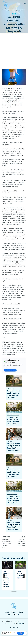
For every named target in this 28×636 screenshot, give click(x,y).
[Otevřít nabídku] (24, 3)
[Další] (24, 576)
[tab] (12, 591)
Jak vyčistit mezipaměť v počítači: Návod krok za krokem (21, 541)
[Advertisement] (14, 53)
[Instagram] (17, 627)
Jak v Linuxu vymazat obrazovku (20, 576)
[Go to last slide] (4, 576)
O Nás (21, 612)
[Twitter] (14, 627)
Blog (9, 615)
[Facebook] (10, 627)
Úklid (13, 13)
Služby (14, 612)
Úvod (7, 612)
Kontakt (17, 615)
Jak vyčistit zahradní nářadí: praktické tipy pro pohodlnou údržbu (7, 542)
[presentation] (7, 565)
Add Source (20, 633)
